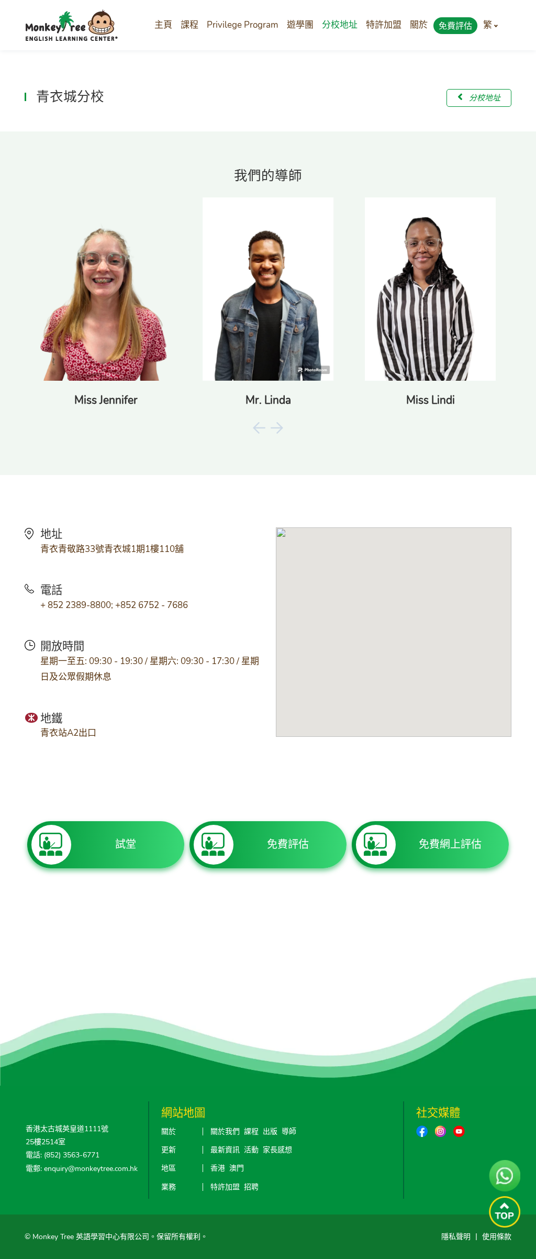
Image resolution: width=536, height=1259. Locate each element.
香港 (217, 1168)
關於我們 (225, 1131)
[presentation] (259, 427)
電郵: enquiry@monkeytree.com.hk (82, 1169)
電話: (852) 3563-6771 (62, 1155)
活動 (251, 1150)
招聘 (251, 1187)
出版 (270, 1131)
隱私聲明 (456, 1237)
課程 (189, 25)
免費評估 (455, 26)
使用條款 (496, 1237)
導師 (289, 1131)
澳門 (236, 1168)
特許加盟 (383, 25)
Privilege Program (242, 25)
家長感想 (277, 1150)
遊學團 (300, 25)
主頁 (163, 25)
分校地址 (340, 25)
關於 (419, 25)
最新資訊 (225, 1150)
